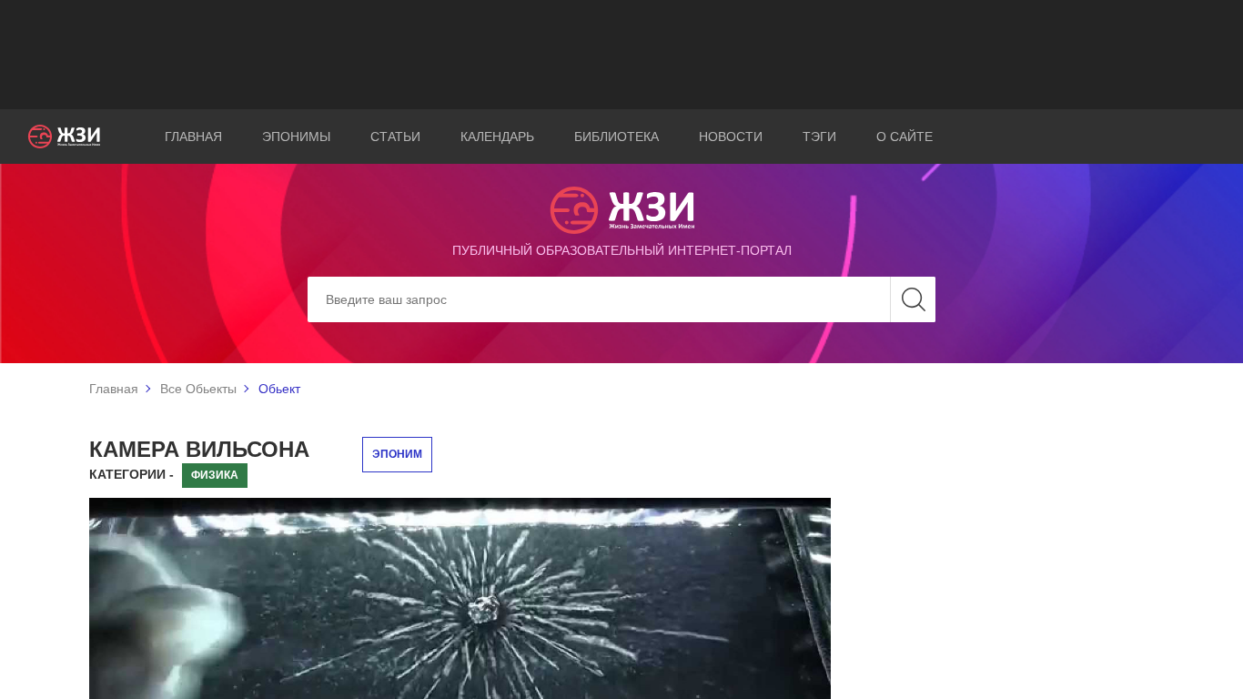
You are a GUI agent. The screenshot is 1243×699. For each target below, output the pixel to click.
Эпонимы (296, 136)
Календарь (497, 136)
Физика (214, 475)
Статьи (395, 136)
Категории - (131, 474)
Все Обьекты (198, 388)
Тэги (819, 136)
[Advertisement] (621, 54)
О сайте (904, 136)
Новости (731, 136)
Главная (193, 136)
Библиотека (616, 136)
